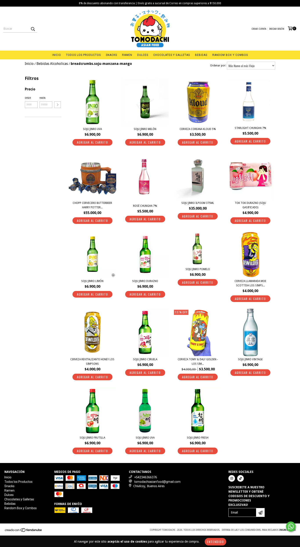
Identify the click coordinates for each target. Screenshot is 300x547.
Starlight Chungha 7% (250, 128)
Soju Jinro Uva (92, 129)
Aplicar (57, 104)
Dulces (142, 55)
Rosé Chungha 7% (145, 205)
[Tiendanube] (23, 531)
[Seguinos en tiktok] (240, 478)
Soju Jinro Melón (145, 129)
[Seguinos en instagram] (231, 478)
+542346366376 (145, 477)
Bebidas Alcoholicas (52, 64)
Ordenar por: (218, 65)
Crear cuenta (258, 29)
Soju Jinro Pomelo (198, 269)
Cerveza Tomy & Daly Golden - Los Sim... (198, 361)
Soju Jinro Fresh (197, 437)
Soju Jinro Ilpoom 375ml (197, 203)
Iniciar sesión (276, 29)
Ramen (127, 55)
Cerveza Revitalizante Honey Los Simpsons (92, 361)
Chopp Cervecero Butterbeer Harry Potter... (92, 205)
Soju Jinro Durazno (145, 281)
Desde (28, 98)
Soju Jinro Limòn (92, 281)
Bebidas (201, 55)
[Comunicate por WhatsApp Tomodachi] (291, 526)
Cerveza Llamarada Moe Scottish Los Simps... (250, 283)
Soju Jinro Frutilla (92, 437)
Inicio (56, 55)
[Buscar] (32, 29)
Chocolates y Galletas (171, 55)
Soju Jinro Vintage (250, 359)
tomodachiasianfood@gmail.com (157, 481)
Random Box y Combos (230, 55)
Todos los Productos (83, 55)
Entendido (215, 541)
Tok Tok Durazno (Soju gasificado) (250, 205)
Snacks (111, 55)
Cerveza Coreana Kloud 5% (198, 129)
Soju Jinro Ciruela (145, 359)
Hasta (42, 98)
